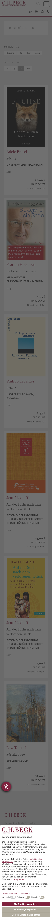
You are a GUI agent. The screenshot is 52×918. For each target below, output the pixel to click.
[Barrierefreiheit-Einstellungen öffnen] (6, 786)
